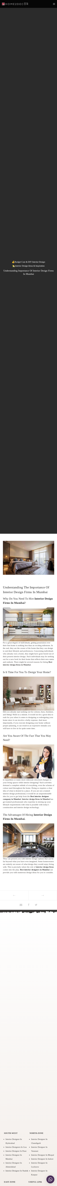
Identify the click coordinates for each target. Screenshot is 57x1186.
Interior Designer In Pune (16, 1151)
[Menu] (53, 4)
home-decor (28, 279)
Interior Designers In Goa (16, 1147)
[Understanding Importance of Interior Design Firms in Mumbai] (21, 905)
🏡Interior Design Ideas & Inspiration (28, 266)
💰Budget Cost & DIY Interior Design (28, 262)
